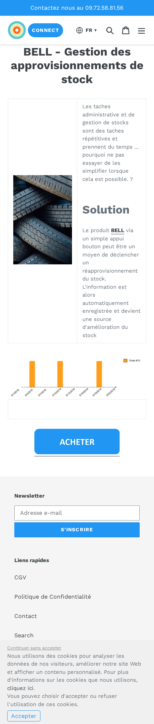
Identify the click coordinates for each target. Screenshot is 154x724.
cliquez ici (20, 688)
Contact (25, 616)
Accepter (24, 716)
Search (24, 635)
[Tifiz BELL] (77, 452)
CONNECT (45, 30)
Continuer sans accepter (34, 648)
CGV (20, 577)
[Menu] (141, 30)
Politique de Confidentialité (52, 596)
